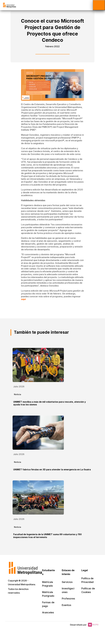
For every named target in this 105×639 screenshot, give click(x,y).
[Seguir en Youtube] (28, 600)
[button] (99, 5)
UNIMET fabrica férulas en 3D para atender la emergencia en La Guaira (52, 469)
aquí (23, 299)
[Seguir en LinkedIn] (22, 600)
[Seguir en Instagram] (34, 600)
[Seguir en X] (10, 600)
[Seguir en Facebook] (16, 600)
